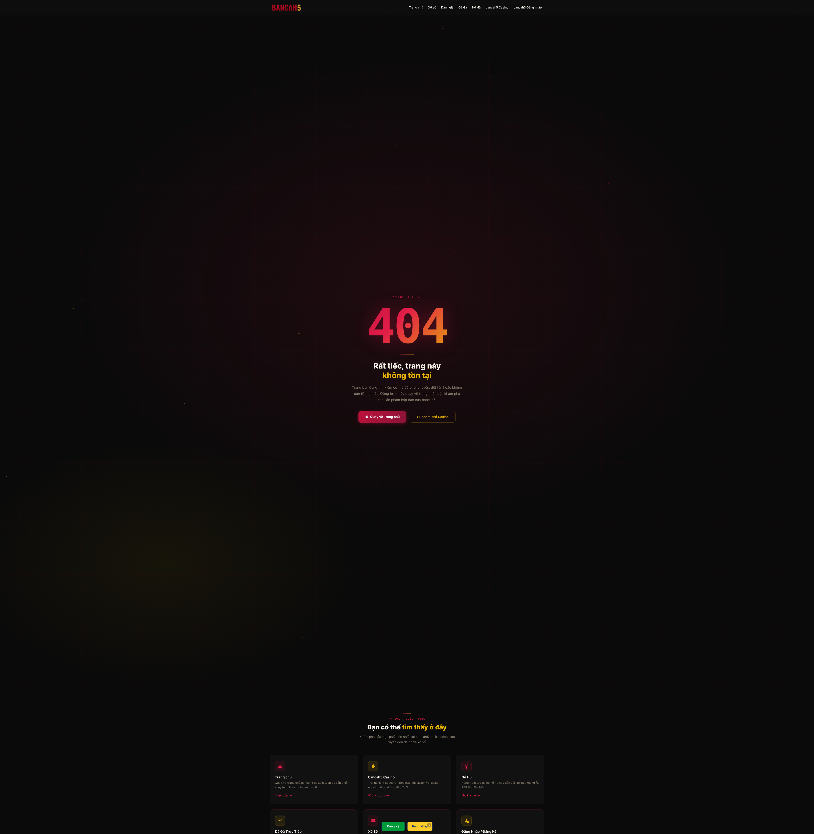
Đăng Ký (393, 826)
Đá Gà (463, 7)
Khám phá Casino (435, 417)
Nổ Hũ (476, 7)
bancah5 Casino (497, 7)
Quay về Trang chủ (385, 417)
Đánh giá (447, 7)
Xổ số (432, 7)
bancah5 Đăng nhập (527, 7)
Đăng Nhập (420, 826)
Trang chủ (416, 7)
